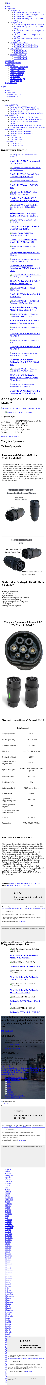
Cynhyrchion (10, 8)
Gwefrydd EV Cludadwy (19, 43)
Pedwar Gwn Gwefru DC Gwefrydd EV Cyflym (27, 127)
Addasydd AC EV (20, 57)
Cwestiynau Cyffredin (13, 63)
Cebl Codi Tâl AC (20, 51)
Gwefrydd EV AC (16, 10)
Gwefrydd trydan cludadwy (20, 1072)
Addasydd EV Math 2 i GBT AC (18, 885)
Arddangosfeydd (16, 81)
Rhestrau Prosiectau (17, 73)
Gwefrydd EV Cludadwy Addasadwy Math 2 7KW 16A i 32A (24, 362)
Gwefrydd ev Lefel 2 (12, 1080)
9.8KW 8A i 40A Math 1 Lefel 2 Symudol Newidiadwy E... (24, 321)
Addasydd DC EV (20, 59)
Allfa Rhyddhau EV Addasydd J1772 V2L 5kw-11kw (24, 991)
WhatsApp (4, 1104)
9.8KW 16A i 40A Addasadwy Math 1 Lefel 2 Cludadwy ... (23, 308)
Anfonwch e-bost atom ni (10, 436)
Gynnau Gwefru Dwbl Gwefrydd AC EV (29, 14)
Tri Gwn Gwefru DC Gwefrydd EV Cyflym (25, 125)
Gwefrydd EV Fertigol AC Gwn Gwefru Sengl (26, 113)
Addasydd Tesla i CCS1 (13, 1098)
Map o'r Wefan (6, 1066)
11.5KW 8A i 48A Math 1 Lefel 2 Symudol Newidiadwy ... (25, 282)
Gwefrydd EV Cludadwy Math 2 (26, 47)
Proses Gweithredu (16, 75)
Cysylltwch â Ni (11, 83)
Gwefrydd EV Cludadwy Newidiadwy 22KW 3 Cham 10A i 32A (25, 268)
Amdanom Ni (10, 65)
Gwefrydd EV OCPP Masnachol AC (27, 12)
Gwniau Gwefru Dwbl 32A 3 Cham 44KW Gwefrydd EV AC (24, 199)
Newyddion (9, 61)
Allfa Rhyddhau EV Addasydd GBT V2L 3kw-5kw (24, 978)
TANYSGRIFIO (7, 1031)
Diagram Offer (15, 77)
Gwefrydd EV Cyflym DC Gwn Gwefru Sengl (26, 119)
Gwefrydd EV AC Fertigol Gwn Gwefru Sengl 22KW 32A (24, 175)
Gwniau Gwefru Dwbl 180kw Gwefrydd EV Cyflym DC (23, 240)
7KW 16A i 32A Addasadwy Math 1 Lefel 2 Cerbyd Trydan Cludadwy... (24, 377)
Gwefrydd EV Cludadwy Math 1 (26, 45)
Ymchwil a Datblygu (17, 79)
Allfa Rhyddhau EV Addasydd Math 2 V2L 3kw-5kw (24, 956)
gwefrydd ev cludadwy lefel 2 (23, 1070)
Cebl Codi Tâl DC (20, 53)
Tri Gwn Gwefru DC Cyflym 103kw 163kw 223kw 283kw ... (24, 214)
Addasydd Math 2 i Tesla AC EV (25, 966)
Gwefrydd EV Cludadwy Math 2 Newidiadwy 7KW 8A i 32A (25, 392)
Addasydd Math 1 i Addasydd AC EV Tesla (24, 883)
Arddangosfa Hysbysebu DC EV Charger (29, 25)
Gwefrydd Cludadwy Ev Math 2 (12, 1068)
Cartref (7, 6)
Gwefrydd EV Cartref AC (23, 16)
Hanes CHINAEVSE (17, 71)
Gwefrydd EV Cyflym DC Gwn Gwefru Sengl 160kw (24, 227)
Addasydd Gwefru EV (18, 55)
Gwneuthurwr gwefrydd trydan (16, 1078)
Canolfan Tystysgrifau (17, 69)
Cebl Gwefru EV (16, 49)
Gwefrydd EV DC (16, 23)
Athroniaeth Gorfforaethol (19, 67)
